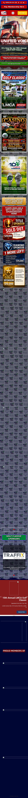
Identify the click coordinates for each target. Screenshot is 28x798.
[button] (13, 13)
